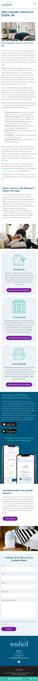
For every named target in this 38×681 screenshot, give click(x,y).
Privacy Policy (28, 621)
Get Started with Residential (19, 290)
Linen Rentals (10, 519)
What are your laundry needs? (9, 600)
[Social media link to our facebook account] (19, 661)
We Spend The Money (22, 674)
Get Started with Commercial (19, 338)
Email (3, 574)
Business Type (5, 591)
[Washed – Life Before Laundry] (14, 3)
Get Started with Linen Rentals (19, 384)
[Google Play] (9, 431)
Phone (3, 583)
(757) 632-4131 (19, 655)
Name (3, 565)
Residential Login (16, 678)
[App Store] (9, 424)
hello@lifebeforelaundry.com (19, 658)
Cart (34, 678)
